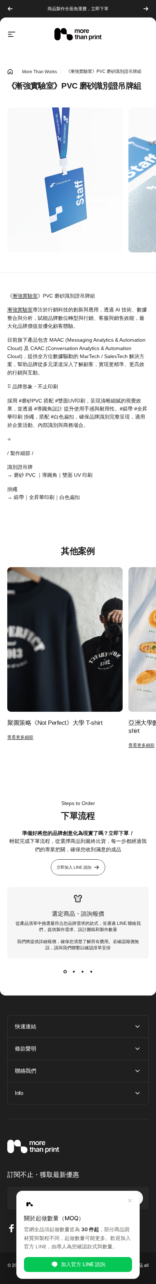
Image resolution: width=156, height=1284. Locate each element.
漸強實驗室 (25, 296)
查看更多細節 (20, 737)
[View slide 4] (91, 971)
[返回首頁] (10, 72)
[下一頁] (146, 8)
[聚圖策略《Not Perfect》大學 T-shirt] (65, 639)
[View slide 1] (65, 971)
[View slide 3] (82, 971)
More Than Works (39, 71)
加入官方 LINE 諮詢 (83, 1264)
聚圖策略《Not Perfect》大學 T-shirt (54, 722)
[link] (65, 179)
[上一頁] (10, 8)
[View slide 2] (73, 971)
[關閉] (130, 1200)
